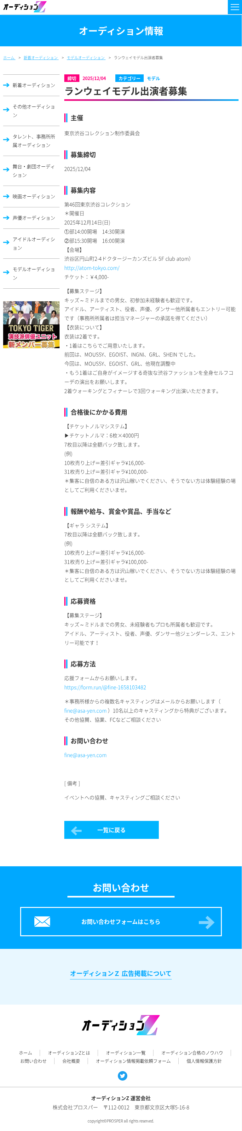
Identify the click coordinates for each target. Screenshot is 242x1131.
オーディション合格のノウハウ (192, 1052)
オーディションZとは (69, 1052)
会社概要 (71, 1061)
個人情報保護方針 (204, 1061)
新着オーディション (34, 85)
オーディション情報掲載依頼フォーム (133, 1061)
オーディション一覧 (126, 1052)
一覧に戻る (111, 830)
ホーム (25, 1052)
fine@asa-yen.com (85, 710)
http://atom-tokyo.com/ (91, 267)
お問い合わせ (33, 1061)
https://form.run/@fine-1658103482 (105, 687)
